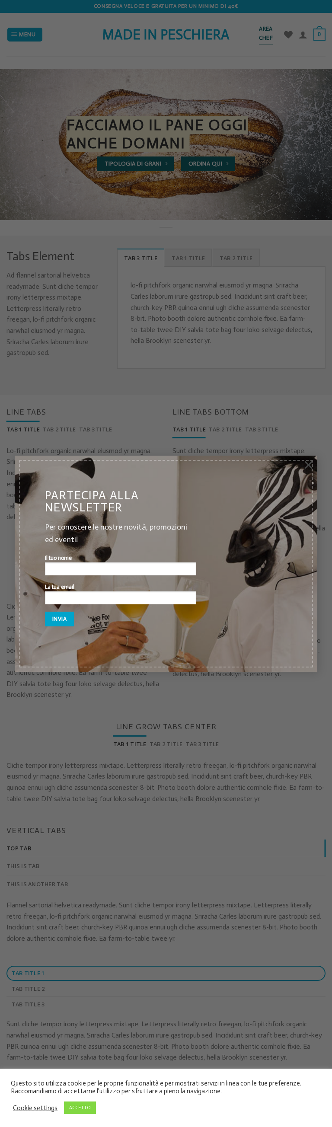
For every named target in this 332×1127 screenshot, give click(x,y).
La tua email (59, 587)
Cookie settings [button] (35, 1108)
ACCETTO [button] (80, 1108)
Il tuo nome (58, 558)
